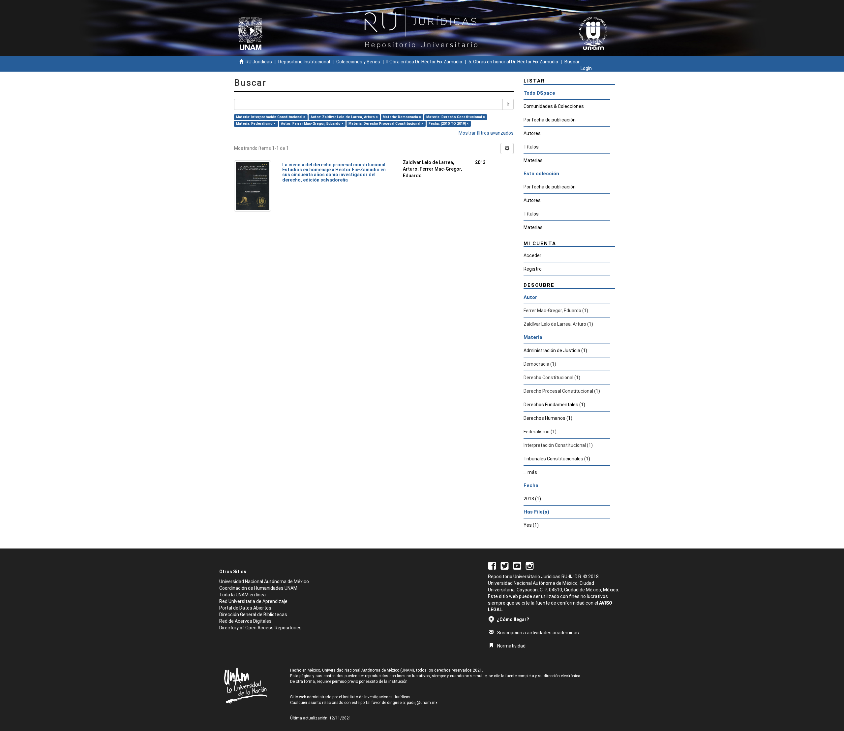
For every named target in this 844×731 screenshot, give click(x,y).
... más (530, 472)
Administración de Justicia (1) (555, 350)
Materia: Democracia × (402, 117)
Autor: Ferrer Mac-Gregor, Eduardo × (312, 123)
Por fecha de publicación (550, 119)
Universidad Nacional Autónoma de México (264, 581)
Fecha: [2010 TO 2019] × (449, 123)
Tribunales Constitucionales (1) (557, 458)
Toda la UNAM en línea (242, 594)
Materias (533, 160)
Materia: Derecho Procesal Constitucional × (385, 123)
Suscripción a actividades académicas (538, 632)
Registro (533, 269)
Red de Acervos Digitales (245, 621)
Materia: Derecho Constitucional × (455, 117)
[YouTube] (517, 565)
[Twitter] (504, 565)
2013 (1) (532, 498)
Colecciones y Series (358, 61)
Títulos (531, 147)
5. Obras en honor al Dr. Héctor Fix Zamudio (513, 61)
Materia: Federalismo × (256, 123)
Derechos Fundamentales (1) (554, 404)
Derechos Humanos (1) (548, 418)
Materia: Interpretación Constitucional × (270, 117)
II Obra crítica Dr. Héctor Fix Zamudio (424, 61)
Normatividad (511, 645)
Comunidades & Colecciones (554, 106)
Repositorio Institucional (304, 61)
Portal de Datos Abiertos (245, 608)
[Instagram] (530, 565)
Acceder (532, 255)
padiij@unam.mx (422, 702)
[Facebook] (492, 565)
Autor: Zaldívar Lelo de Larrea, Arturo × (344, 117)
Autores (532, 133)
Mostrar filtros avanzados (486, 133)
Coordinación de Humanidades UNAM (258, 588)
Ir (508, 104)
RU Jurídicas (259, 61)
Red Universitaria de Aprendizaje (253, 601)
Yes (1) (531, 525)
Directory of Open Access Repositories (260, 627)
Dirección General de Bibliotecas (253, 614)
